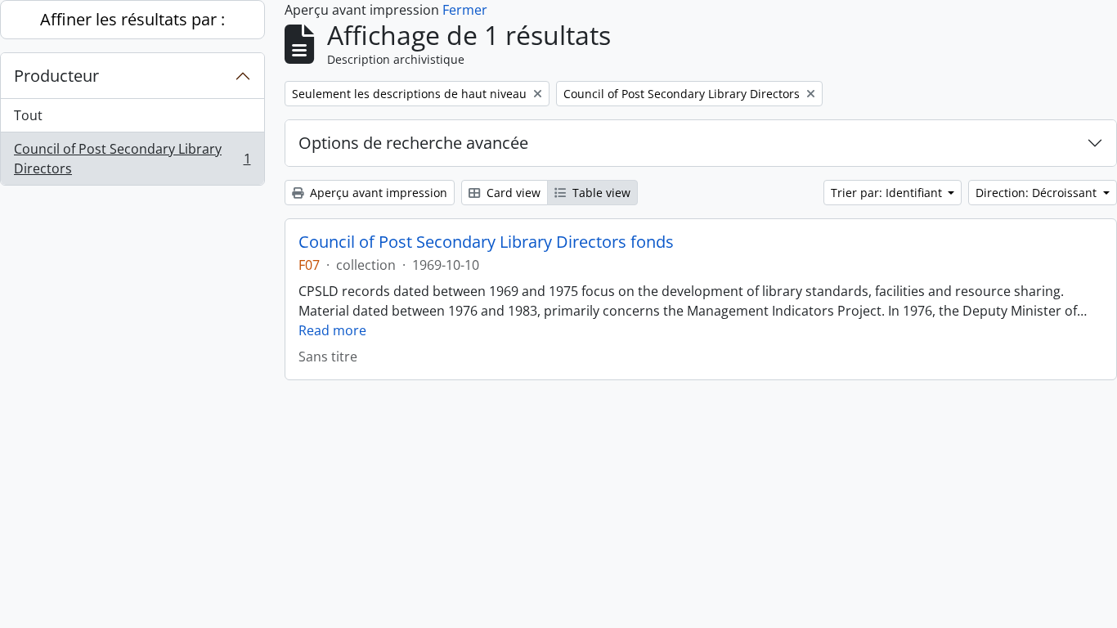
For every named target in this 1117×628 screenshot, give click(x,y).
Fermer (464, 10)
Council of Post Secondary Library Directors (132, 158)
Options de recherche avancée (413, 143)
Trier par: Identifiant (888, 192)
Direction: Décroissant (1038, 192)
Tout (28, 115)
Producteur (56, 76)
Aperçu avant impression (377, 192)
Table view (599, 192)
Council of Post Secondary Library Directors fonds (486, 242)
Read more (332, 330)
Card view (512, 192)
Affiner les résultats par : (132, 19)
